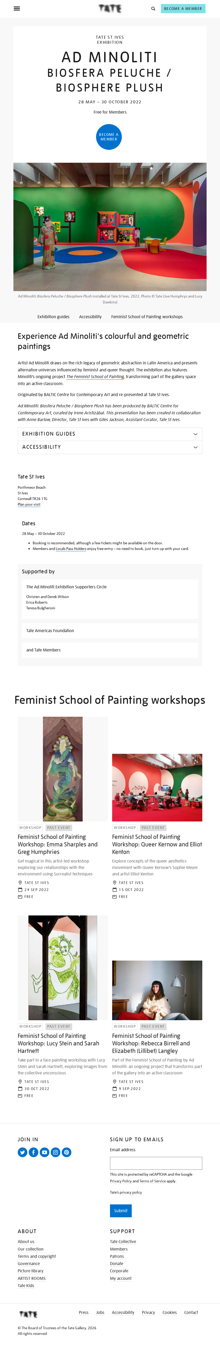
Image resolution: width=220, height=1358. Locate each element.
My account (120, 1278)
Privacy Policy (121, 1181)
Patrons (117, 1256)
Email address (122, 1150)
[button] (153, 8)
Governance (29, 1263)
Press (84, 1312)
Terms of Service (153, 1181)
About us (26, 1241)
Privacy (148, 1312)
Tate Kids (26, 1285)
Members (119, 1249)
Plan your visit (29, 504)
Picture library (30, 1271)
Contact (191, 1312)
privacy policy (131, 1192)
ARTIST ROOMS (32, 1278)
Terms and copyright (37, 1256)
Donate (116, 1263)
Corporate (119, 1271)
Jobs (100, 1312)
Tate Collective (123, 1241)
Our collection (30, 1249)
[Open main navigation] (55, 8)
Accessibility (123, 1312)
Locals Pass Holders (71, 548)
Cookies (170, 1312)
